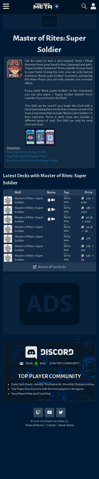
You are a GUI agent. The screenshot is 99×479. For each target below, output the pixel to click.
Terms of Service (34, 425)
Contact (51, 425)
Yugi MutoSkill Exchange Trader (26, 156)
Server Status (66, 425)
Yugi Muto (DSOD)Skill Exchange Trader (32, 160)
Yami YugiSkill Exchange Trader (26, 152)
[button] (6, 6)
